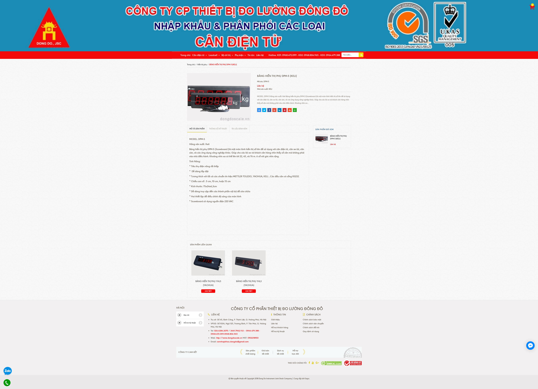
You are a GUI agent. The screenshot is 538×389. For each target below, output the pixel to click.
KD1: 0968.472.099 (287, 55)
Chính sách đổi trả (311, 327)
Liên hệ (260, 55)
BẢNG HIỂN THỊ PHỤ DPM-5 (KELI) (338, 137)
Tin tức (251, 55)
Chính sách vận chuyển (313, 323)
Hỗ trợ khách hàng (279, 327)
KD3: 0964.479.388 (330, 55)
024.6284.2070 (221, 330)
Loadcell (213, 55)
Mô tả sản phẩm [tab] (197, 129)
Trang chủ (185, 55)
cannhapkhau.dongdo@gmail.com (233, 341)
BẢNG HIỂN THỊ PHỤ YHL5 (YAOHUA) (208, 283)
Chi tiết (208, 291)
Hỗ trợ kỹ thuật (189, 323)
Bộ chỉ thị (226, 55)
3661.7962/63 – (238, 330)
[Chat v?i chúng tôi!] (530, 345)
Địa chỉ (186, 315)
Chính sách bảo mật (312, 319)
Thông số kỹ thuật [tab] (218, 129)
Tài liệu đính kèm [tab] (239, 129)
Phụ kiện (239, 55)
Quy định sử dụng (311, 331)
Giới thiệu (275, 319)
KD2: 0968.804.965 (308, 55)
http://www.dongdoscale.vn (229, 338)
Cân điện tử (198, 55)
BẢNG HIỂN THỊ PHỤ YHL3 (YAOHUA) (249, 283)
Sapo (307, 378)
